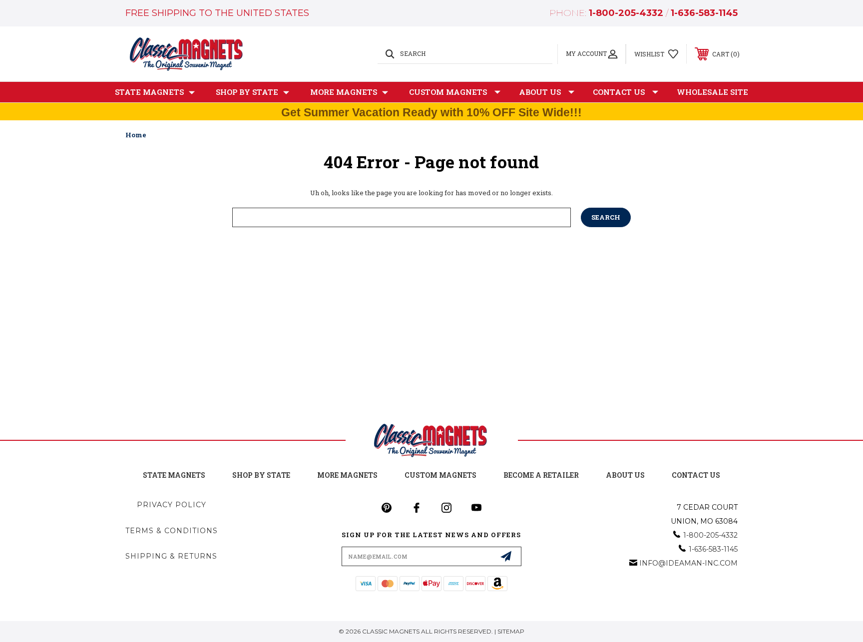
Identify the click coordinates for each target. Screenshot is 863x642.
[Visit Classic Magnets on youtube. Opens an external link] (476, 507)
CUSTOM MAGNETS (440, 475)
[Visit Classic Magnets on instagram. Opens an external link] (446, 507)
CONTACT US (696, 475)
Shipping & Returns (171, 556)
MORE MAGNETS (347, 475)
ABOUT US (625, 475)
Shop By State (247, 92)
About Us (540, 92)
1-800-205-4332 (626, 12)
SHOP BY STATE (261, 475)
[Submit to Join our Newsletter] (505, 556)
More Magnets (343, 92)
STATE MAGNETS (174, 475)
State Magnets (149, 92)
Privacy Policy (171, 504)
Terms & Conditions (171, 530)
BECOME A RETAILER (541, 475)
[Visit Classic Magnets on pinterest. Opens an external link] (386, 507)
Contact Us (619, 92)
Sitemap (510, 631)
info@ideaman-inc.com (688, 563)
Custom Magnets (448, 92)
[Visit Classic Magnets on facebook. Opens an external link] (416, 507)
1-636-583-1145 (704, 12)
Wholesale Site (712, 92)
